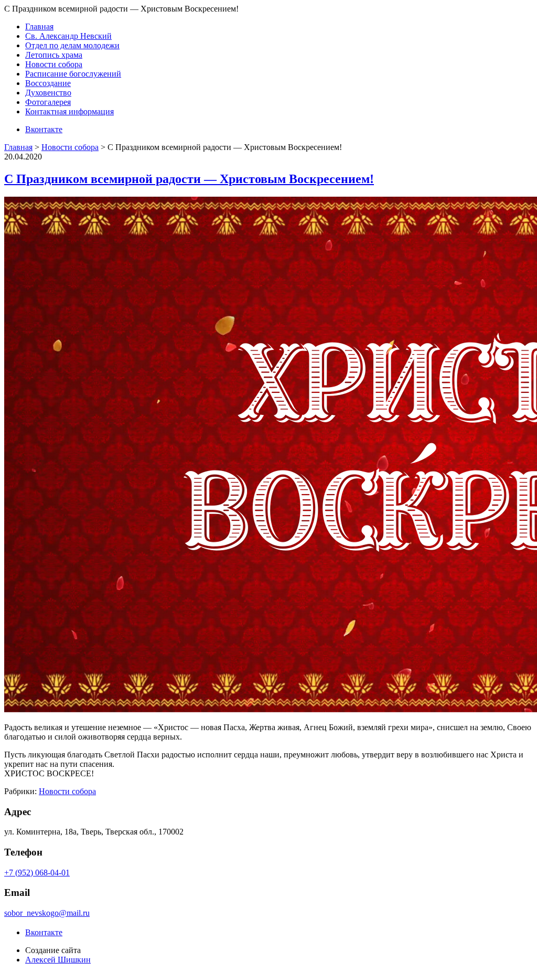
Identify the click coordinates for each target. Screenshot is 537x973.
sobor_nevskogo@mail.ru (47, 912)
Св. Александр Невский (68, 35)
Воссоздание (48, 83)
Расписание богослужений (73, 73)
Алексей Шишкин (58, 959)
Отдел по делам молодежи (72, 45)
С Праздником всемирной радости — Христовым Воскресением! (189, 179)
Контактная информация (69, 111)
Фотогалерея (48, 102)
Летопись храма (53, 54)
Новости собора (53, 64)
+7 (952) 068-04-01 (37, 872)
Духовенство (48, 92)
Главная (39, 26)
